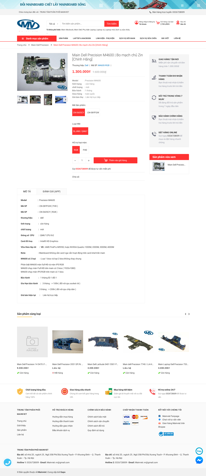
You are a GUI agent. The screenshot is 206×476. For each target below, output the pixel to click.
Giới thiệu (21, 425)
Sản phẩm (22, 430)
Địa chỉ (183, 22)
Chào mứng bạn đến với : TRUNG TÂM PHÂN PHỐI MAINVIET (44, 12)
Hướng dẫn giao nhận (62, 426)
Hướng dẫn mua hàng (62, 417)
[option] (23, 100)
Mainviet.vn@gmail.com (58, 462)
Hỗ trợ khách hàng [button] (63, 410)
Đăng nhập (143, 22)
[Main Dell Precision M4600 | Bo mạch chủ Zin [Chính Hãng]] (159, 166)
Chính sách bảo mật (97, 417)
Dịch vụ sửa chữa (123, 30)
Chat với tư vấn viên (171, 419)
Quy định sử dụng (96, 430)
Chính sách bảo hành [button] (99, 410)
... (47, 33)
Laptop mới (110, 30)
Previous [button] (19, 99)
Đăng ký (152, 22)
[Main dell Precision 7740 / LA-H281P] (138, 341)
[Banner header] (103, 4)
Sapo (62, 472)
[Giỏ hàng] (158, 22)
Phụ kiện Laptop (89, 30)
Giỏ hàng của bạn (166, 22)
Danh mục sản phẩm (37, 38)
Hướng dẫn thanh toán (63, 421)
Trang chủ (21, 421)
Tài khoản (142, 24)
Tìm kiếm (112, 23)
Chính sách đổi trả (96, 426)
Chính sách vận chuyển (98, 421)
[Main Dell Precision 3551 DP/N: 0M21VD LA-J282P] (67, 341)
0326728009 (179, 12)
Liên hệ (20, 434)
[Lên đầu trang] (200, 470)
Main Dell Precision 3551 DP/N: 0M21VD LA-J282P (76, 364)
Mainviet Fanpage (170, 416)
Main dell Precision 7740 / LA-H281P (140, 364)
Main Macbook (67, 30)
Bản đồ (183, 24)
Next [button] (65, 99)
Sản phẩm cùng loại (29, 313)
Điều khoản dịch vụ (61, 430)
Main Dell (78, 30)
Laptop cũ (101, 30)
